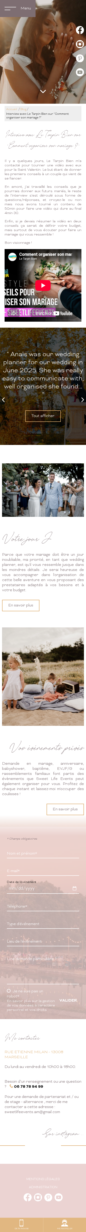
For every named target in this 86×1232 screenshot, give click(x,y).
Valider (68, 1000)
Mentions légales (43, 1179)
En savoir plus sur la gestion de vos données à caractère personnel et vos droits (31, 1005)
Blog (23, 109)
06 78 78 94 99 (28, 1086)
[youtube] (80, 73)
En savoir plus (20, 605)
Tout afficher (43, 416)
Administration (43, 1187)
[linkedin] (80, 59)
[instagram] (80, 45)
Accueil (11, 109)
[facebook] (80, 30)
